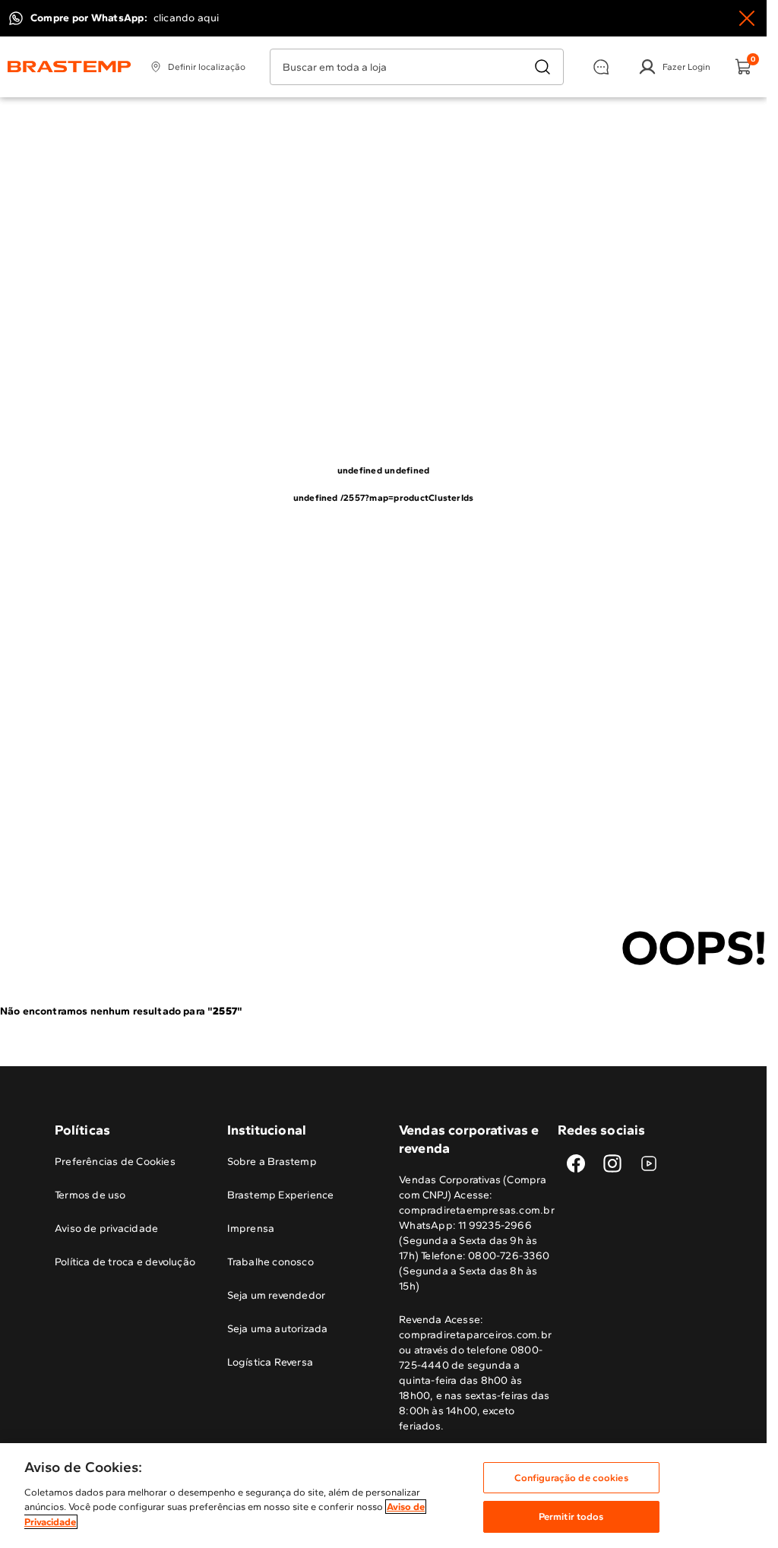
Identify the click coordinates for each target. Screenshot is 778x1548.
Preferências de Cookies (115, 1161)
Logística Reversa (270, 1362)
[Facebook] (576, 1163)
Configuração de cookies (571, 1477)
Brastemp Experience (280, 1195)
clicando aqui (186, 17)
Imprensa (251, 1228)
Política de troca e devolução (125, 1261)
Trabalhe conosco (270, 1261)
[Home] (69, 67)
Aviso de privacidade (106, 1228)
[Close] (747, 18)
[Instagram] (612, 1163)
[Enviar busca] (542, 67)
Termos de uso (90, 1195)
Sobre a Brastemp (272, 1161)
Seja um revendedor (276, 1295)
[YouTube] (649, 1163)
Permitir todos (571, 1516)
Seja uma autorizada (277, 1328)
